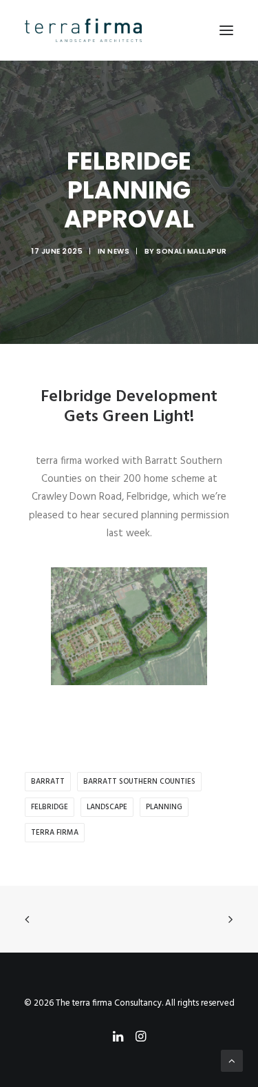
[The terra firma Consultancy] (83, 30)
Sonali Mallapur (191, 251)
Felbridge (49, 807)
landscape (107, 807)
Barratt (48, 781)
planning (164, 807)
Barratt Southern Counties (139, 781)
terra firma (54, 832)
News (118, 251)
